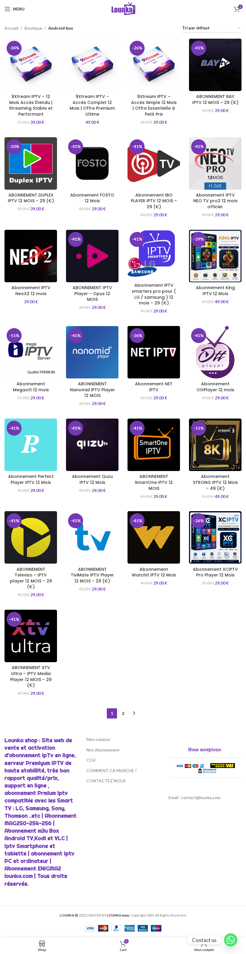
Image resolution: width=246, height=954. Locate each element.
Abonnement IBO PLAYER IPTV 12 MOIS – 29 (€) (154, 201)
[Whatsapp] (230, 940)
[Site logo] (123, 8)
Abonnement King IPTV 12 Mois (215, 291)
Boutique (33, 28)
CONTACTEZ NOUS (106, 780)
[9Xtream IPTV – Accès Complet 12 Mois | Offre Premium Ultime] (92, 65)
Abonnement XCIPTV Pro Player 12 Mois (215, 572)
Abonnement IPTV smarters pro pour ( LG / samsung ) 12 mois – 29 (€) (154, 294)
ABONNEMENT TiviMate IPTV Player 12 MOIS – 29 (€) (92, 575)
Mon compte (98, 739)
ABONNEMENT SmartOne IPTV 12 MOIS (154, 482)
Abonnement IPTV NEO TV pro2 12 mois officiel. (215, 201)
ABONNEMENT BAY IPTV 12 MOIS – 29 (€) (215, 99)
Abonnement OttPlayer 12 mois (215, 387)
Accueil (11, 28)
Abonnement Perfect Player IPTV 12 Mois (31, 479)
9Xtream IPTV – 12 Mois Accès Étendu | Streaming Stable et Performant (30, 105)
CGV (91, 760)
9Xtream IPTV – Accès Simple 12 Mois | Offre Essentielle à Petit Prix (154, 105)
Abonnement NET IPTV (153, 387)
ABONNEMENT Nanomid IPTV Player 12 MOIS (92, 389)
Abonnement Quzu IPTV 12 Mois (92, 479)
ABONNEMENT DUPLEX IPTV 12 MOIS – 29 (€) (31, 198)
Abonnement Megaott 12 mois (31, 387)
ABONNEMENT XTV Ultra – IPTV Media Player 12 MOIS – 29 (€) (31, 676)
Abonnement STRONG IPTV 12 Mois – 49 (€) (215, 482)
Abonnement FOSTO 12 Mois (92, 198)
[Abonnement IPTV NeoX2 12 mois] (30, 256)
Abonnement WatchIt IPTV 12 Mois (154, 572)
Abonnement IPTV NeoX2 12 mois (30, 291)
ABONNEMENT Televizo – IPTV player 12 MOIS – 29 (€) (31, 578)
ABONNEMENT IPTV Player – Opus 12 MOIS (92, 293)
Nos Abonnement (103, 749)
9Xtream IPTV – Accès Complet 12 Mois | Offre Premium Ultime (92, 105)
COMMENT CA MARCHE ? (111, 770)
